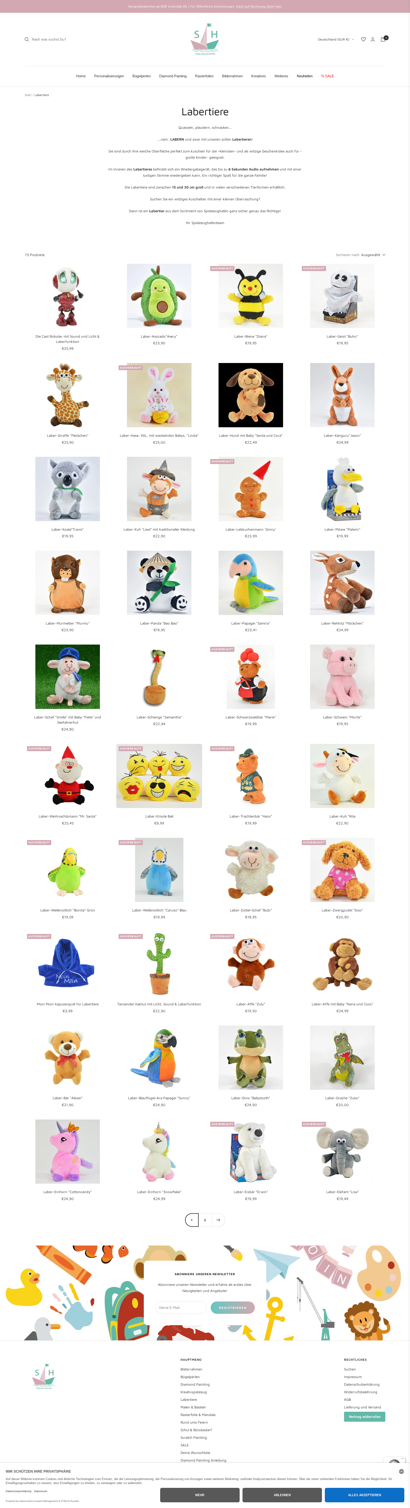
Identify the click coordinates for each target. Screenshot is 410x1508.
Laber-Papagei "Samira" (250, 623)
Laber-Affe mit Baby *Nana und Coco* (342, 1004)
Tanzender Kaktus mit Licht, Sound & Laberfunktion (159, 1004)
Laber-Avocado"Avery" (159, 336)
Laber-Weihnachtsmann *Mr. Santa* (68, 816)
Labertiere (189, 1400)
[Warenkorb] (383, 39)
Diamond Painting (195, 1384)
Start (28, 95)
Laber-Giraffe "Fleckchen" (68, 435)
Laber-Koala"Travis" (67, 529)
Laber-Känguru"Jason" (342, 435)
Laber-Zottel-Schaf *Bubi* (251, 910)
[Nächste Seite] (218, 1220)
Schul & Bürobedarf (196, 1430)
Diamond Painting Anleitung (203, 1460)
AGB (347, 1400)
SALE (185, 1445)
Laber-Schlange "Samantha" (159, 717)
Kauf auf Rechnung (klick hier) (259, 6)
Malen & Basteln (193, 1407)
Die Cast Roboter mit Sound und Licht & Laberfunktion (68, 339)
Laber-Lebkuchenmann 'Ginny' (251, 529)
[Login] (373, 39)
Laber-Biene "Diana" (250, 336)
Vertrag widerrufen (365, 1417)
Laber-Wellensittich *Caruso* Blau (159, 910)
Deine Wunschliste (195, 1453)
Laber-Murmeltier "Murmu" (68, 623)
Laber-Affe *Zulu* (251, 1004)
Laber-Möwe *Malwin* (342, 529)
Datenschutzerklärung (362, 1384)
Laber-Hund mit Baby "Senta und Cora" (251, 435)
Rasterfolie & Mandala (198, 1415)
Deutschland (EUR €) (333, 39)
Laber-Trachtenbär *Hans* (251, 816)
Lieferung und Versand (362, 1407)
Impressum (353, 1377)
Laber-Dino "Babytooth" (250, 1098)
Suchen (350, 1369)
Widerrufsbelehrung (360, 1392)
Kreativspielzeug (194, 1392)
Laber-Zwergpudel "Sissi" (342, 910)
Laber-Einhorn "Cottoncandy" (67, 1192)
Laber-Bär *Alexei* (68, 1098)
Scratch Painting (194, 1437)
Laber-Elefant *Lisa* (342, 1192)
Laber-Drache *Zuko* (342, 1098)
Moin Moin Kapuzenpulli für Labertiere (68, 1004)
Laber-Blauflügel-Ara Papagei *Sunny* (159, 1098)
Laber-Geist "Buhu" (342, 336)
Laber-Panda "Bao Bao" (159, 623)
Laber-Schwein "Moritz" (342, 717)
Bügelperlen (190, 1377)
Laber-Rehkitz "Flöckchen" (342, 623)
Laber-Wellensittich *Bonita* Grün (67, 910)
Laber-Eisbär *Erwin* (251, 1192)
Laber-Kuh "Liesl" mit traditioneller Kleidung (159, 529)
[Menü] (402, 1459)
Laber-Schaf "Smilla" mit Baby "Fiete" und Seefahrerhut (67, 720)
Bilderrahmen (191, 1369)
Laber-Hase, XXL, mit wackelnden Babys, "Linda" (159, 435)
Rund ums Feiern (194, 1422)
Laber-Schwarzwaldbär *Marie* (251, 717)
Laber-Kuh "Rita (342, 816)
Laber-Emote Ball (159, 816)
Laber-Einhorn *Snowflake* (159, 1192)
